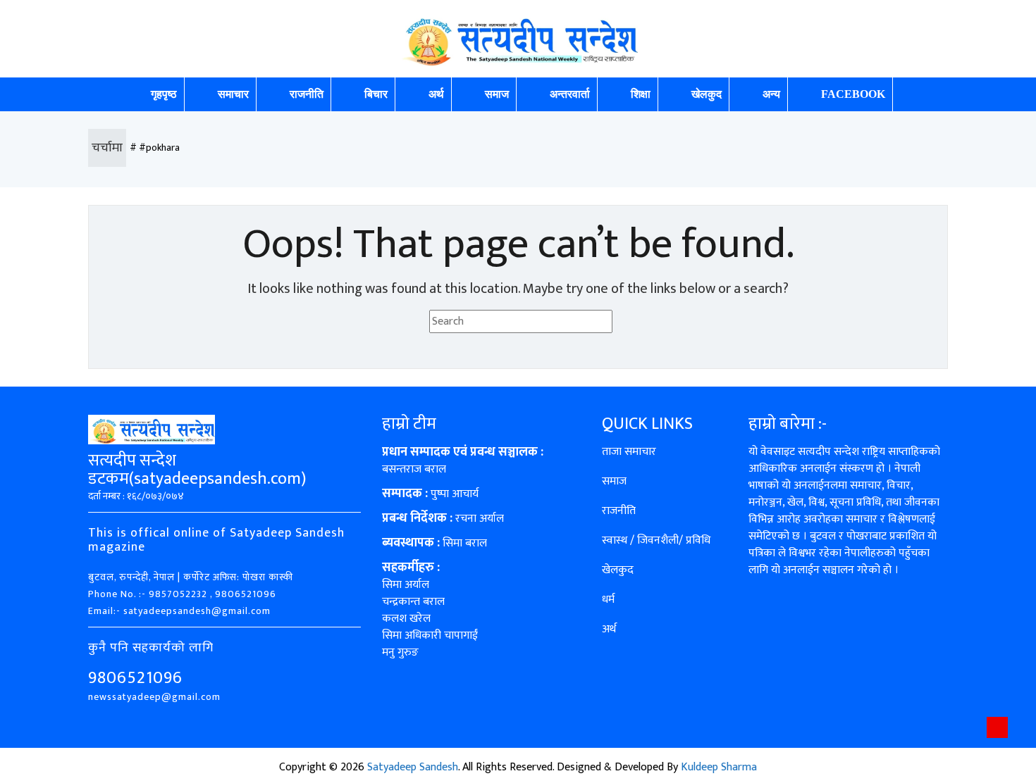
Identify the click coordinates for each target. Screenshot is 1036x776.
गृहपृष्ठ (164, 94)
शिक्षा (640, 94)
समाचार (233, 94)
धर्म (608, 599)
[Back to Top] (997, 727)
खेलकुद (706, 94)
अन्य (771, 94)
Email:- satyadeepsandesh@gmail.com (179, 611)
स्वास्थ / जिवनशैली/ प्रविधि (656, 540)
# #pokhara (155, 147)
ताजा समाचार (629, 451)
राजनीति (306, 94)
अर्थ (436, 94)
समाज (497, 94)
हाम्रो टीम (409, 424)
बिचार (376, 94)
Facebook (853, 94)
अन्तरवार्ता (570, 94)
